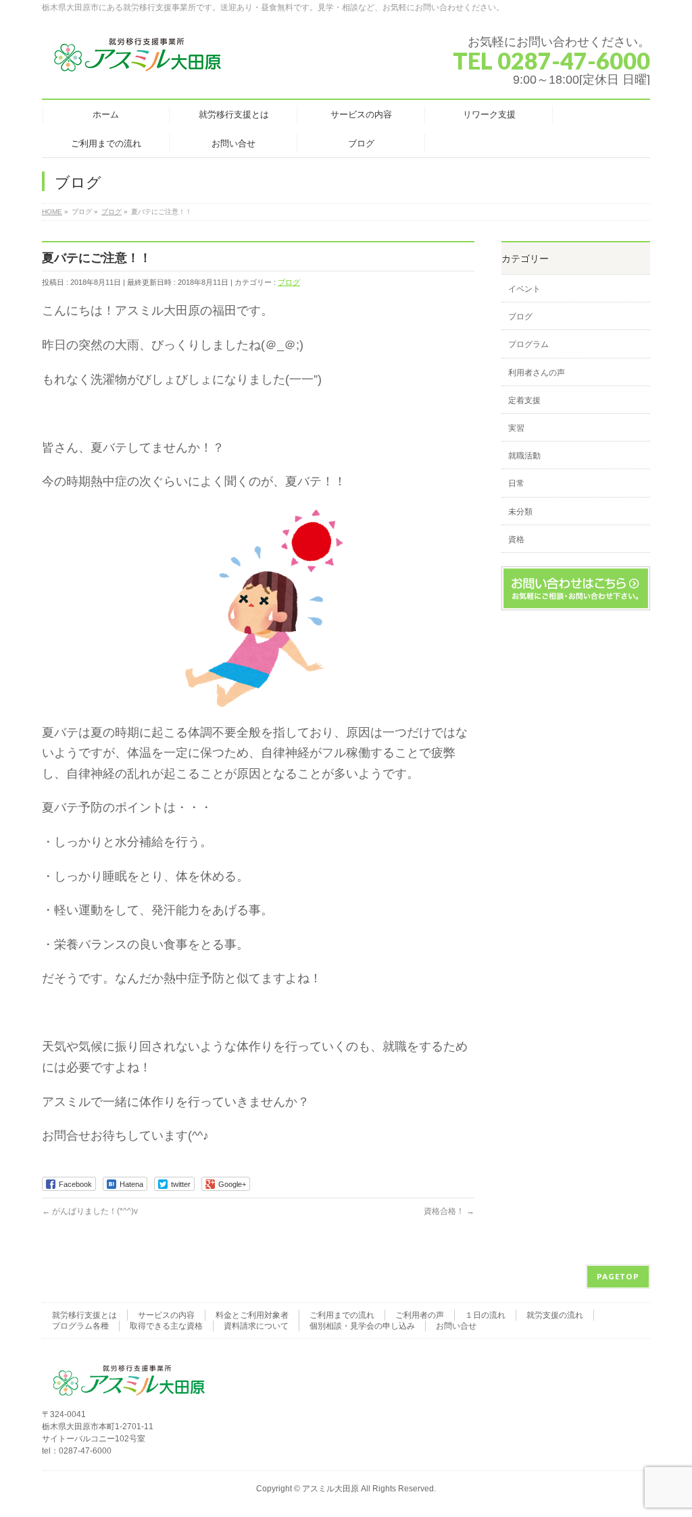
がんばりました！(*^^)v (90, 1211)
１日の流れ (485, 1315)
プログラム (528, 344)
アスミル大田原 (330, 1488)
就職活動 (524, 455)
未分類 (520, 511)
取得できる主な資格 (166, 1326)
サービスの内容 (166, 1315)
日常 (516, 483)
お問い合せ (456, 1326)
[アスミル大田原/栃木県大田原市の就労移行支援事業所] (138, 60)
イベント (524, 289)
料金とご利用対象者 (252, 1315)
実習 (516, 428)
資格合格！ (449, 1211)
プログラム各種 (80, 1326)
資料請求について (256, 1326)
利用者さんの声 (536, 372)
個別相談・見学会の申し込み (362, 1326)
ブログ (289, 282)
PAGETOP (618, 1276)
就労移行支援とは (84, 1315)
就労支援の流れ (554, 1315)
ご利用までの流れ (342, 1315)
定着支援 (524, 400)
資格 (516, 539)
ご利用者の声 (419, 1315)
